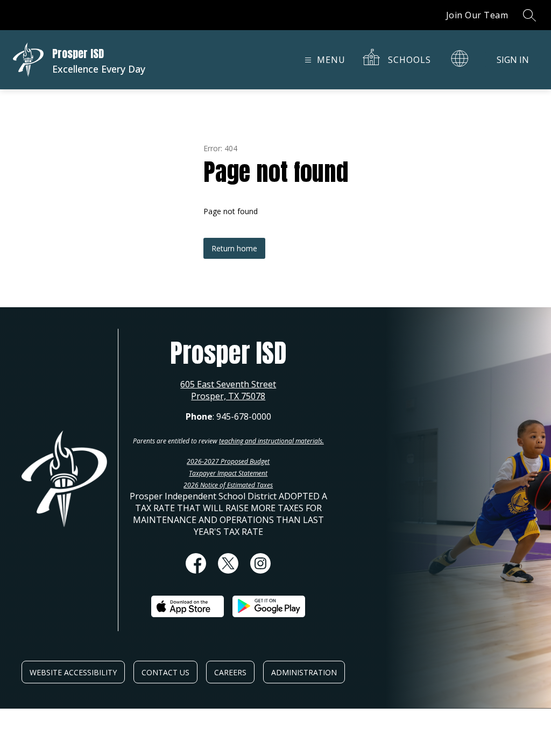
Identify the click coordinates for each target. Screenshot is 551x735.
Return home (234, 248)
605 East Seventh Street (228, 384)
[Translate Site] (459, 58)
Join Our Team (477, 15)
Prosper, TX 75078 (228, 396)
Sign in (513, 60)
